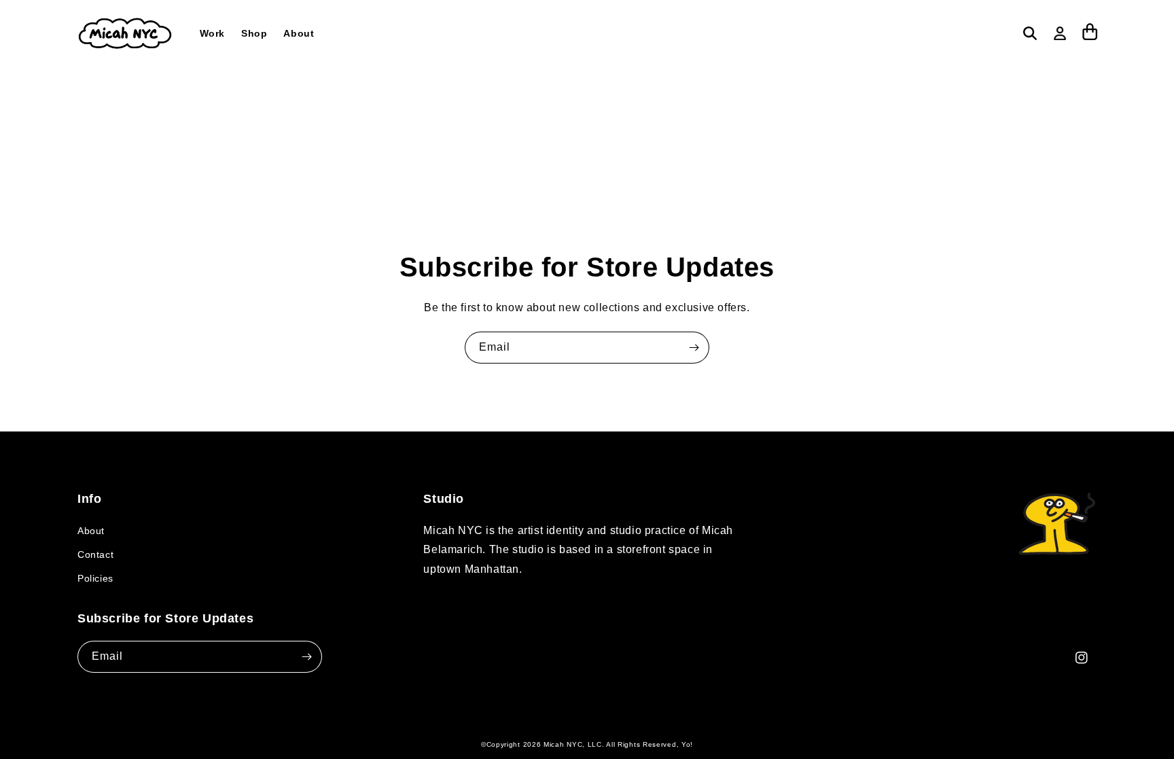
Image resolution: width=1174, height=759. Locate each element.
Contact (95, 554)
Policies (95, 578)
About (91, 530)
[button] (1030, 33)
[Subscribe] (694, 348)
